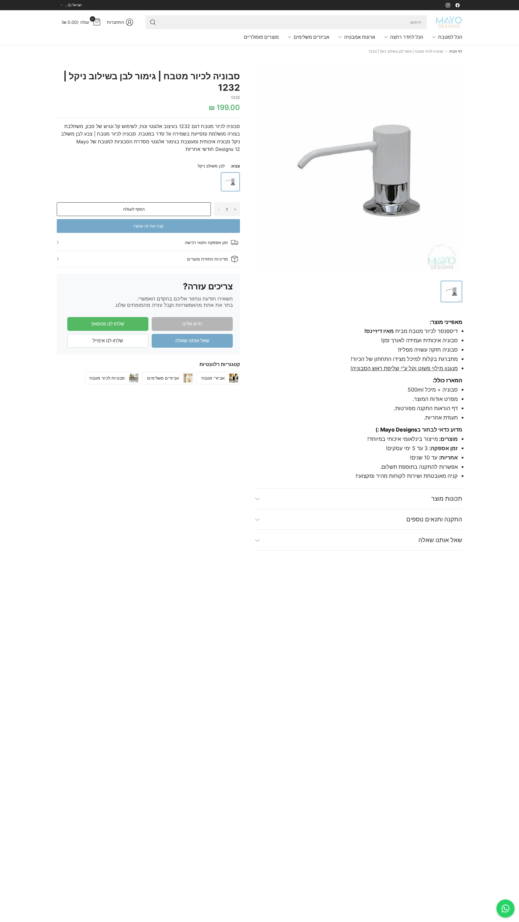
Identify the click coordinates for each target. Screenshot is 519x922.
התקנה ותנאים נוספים (434, 519)
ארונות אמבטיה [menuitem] (359, 37)
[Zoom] (266, 78)
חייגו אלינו (192, 324)
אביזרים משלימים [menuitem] (311, 37)
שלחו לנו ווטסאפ (107, 324)
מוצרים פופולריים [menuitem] (261, 37)
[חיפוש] (152, 22)
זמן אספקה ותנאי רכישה (206, 242)
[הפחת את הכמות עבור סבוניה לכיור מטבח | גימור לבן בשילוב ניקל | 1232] (218, 209)
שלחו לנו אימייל (108, 340)
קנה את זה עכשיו (148, 225)
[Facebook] (457, 5)
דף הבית (455, 51)
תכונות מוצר (446, 498)
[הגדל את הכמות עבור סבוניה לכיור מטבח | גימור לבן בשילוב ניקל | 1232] (235, 209)
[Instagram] (448, 5)
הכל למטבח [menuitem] (450, 37)
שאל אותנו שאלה (192, 340)
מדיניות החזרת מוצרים (207, 258)
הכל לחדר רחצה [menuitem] (406, 37)
